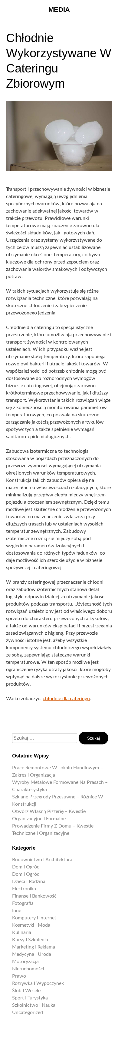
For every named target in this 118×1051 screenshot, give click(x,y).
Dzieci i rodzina (28, 881)
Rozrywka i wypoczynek (38, 983)
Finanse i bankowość (34, 896)
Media (59, 9)
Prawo (19, 976)
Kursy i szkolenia (30, 939)
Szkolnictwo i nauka (33, 1005)
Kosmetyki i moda (31, 925)
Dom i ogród (26, 867)
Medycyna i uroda (31, 954)
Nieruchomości (28, 968)
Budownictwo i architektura (42, 859)
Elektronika (24, 888)
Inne (16, 910)
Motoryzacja (25, 961)
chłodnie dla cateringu (66, 698)
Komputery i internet (34, 917)
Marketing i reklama (33, 947)
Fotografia (23, 903)
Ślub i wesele (26, 990)
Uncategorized (27, 1012)
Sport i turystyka (30, 998)
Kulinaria (21, 932)
